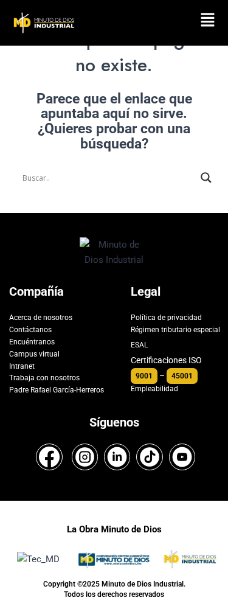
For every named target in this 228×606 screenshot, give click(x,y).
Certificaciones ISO (166, 360)
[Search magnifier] (206, 177)
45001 (182, 376)
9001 (144, 376)
